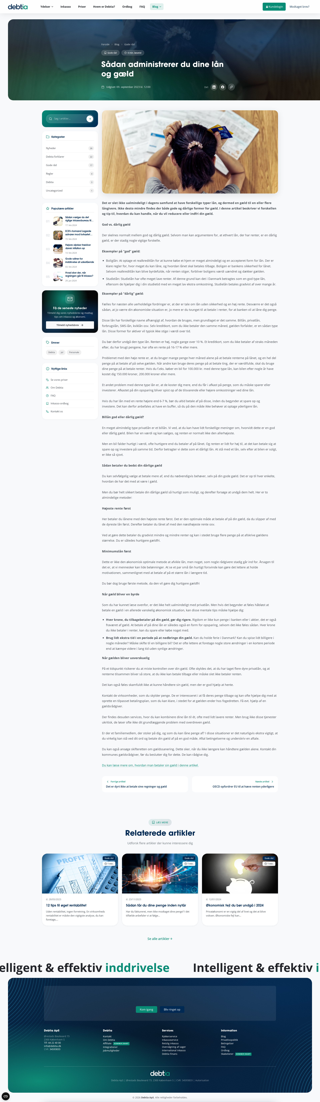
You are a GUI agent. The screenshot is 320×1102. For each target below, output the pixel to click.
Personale (74, 352)
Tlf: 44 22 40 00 (52, 1042)
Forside (105, 44)
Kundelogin (276, 6)
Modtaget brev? (299, 6)
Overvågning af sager (174, 1046)
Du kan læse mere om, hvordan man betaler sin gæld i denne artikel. (150, 765)
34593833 (55, 1049)
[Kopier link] (231, 87)
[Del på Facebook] (222, 87)
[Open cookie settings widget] (6, 1096)
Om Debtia (57, 387)
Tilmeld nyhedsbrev (67, 325)
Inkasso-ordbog (59, 403)
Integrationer (110, 1047)
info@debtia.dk (52, 1046)
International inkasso (174, 1050)
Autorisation (202, 1080)
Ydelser (45, 7)
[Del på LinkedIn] (214, 87)
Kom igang (146, 1009)
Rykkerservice (169, 1036)
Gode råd (129, 44)
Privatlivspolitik (229, 1039)
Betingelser (227, 1043)
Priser (82, 7)
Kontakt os (57, 411)
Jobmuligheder (111, 1050)
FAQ (142, 7)
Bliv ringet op (172, 1009)
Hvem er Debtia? (104, 7)
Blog (155, 7)
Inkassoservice (170, 1039)
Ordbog (127, 7)
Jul (62, 352)
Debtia (51, 352)
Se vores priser (59, 380)
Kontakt (107, 1036)
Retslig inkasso (170, 1043)
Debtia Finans (169, 1053)
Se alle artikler (158, 938)
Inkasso (65, 7)
